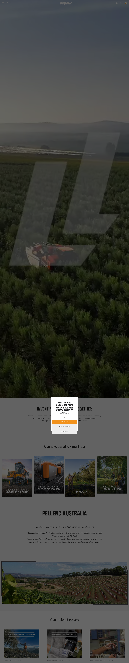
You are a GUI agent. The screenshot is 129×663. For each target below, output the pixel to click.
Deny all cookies (64, 426)
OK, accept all (64, 422)
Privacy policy (65, 417)
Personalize (64, 431)
